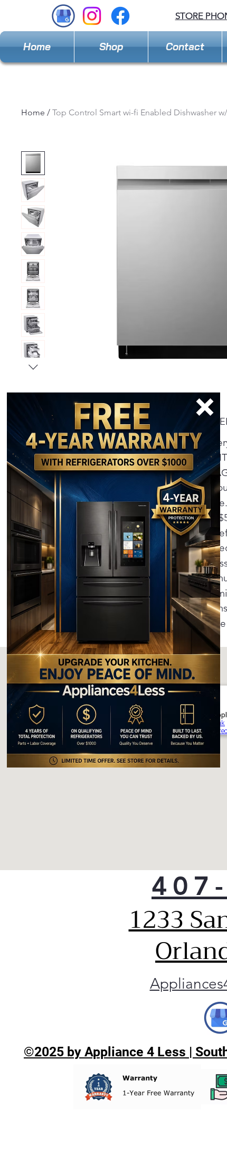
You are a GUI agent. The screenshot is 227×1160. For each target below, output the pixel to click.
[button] (205, 407)
